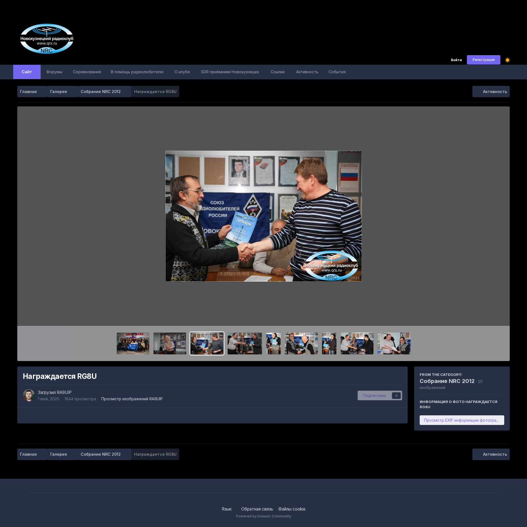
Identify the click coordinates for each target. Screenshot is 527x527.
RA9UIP (64, 392)
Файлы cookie (291, 509)
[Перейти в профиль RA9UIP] (29, 395)
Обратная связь (257, 509)
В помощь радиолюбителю (137, 71)
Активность (307, 71)
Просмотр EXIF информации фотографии (464, 420)
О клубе (182, 71)
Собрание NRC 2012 (447, 381)
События (337, 71)
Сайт (27, 71)
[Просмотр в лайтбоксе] (263, 216)
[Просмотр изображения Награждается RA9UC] (394, 343)
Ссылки (278, 71)
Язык (227, 509)
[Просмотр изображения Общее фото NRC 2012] (133, 343)
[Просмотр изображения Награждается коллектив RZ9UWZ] (301, 343)
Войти (456, 60)
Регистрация (484, 60)
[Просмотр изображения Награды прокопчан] (357, 343)
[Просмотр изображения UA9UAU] (273, 343)
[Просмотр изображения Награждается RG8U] (206, 343)
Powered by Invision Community (263, 516)
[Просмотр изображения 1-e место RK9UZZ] (329, 343)
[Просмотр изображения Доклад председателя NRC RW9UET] (169, 343)
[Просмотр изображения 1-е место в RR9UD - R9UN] (245, 343)
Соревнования (87, 71)
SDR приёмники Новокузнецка (230, 71)
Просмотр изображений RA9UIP (132, 398)
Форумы (54, 71)
